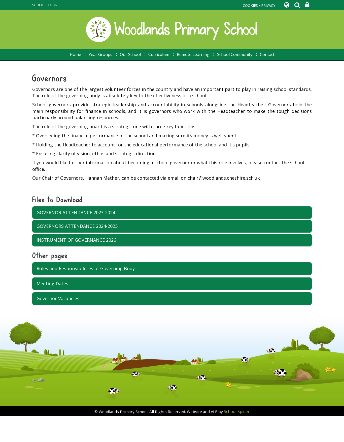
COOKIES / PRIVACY (259, 5)
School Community (234, 54)
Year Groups (100, 54)
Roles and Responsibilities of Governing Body (86, 268)
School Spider (237, 411)
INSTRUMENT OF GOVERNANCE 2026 (76, 240)
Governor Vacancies (58, 298)
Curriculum (158, 54)
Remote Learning (193, 54)
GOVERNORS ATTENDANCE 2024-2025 (77, 226)
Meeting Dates (52, 283)
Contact (267, 54)
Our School (130, 54)
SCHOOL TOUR (44, 5)
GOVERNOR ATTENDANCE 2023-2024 (76, 212)
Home (75, 54)
